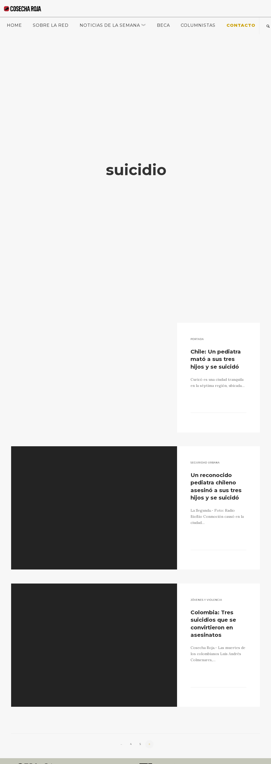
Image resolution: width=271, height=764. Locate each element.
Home (14, 25)
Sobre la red (51, 25)
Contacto (241, 25)
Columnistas (198, 25)
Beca (163, 25)
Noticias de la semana (110, 25)
